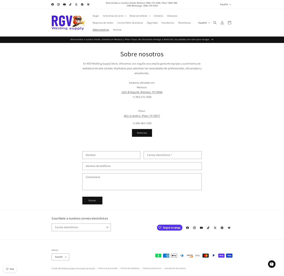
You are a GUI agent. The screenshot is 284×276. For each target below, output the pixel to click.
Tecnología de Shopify (85, 268)
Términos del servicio (152, 268)
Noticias (142, 132)
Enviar (92, 200)
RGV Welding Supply (67, 268)
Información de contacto (175, 268)
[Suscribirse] (107, 227)
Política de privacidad (107, 268)
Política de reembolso (130, 268)
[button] (114, 15)
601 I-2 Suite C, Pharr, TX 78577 (142, 116)
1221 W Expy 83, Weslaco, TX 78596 (142, 92)
